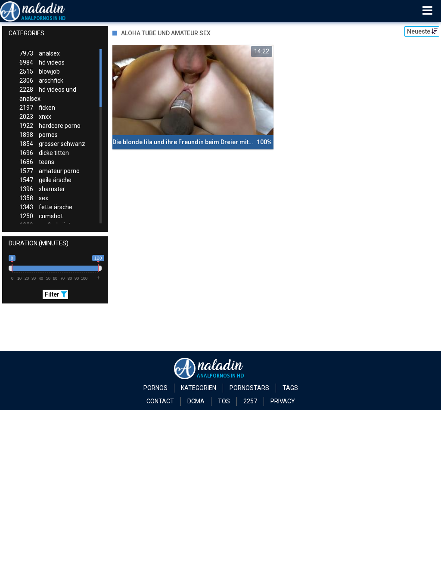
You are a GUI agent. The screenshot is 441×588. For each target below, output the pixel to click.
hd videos (42, 62)
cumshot (41, 216)
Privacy (282, 401)
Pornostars (249, 387)
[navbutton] (427, 11)
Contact (160, 401)
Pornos (155, 387)
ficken (37, 107)
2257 (250, 401)
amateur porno (49, 170)
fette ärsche (45, 207)
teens (36, 161)
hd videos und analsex (47, 94)
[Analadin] (43, 11)
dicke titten (44, 152)
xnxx (35, 116)
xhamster (42, 189)
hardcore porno (50, 125)
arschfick (41, 80)
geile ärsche (45, 179)
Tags (290, 387)
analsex (39, 53)
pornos (38, 134)
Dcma (196, 401)
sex (33, 198)
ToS (224, 401)
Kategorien (198, 387)
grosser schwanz (52, 143)
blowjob (39, 71)
